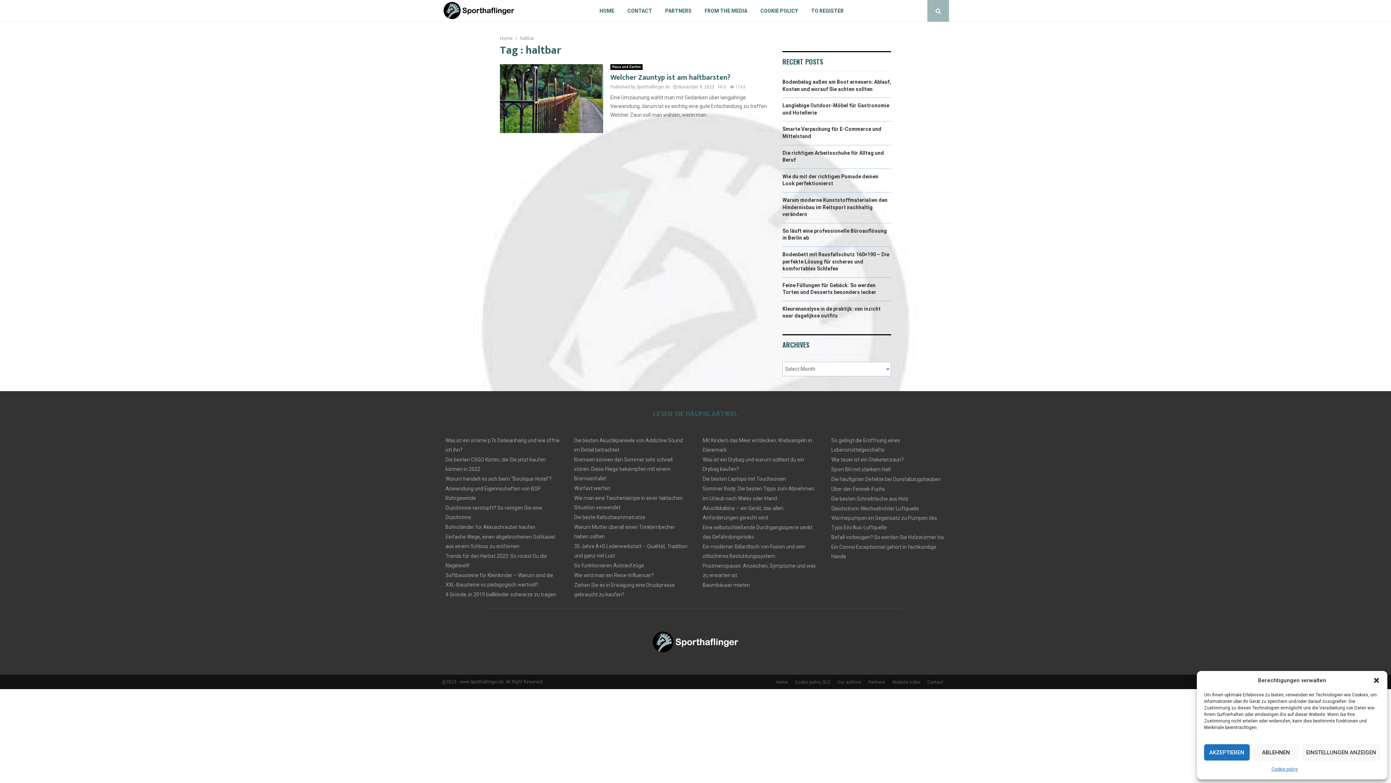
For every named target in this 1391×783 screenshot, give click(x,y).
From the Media (726, 11)
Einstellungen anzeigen (1341, 752)
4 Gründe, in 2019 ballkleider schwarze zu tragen (501, 594)
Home (607, 11)
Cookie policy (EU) (813, 682)
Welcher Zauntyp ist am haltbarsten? (670, 77)
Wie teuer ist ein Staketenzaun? (867, 460)
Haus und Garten (626, 67)
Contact (639, 11)
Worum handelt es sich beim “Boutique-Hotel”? (499, 479)
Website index (906, 682)
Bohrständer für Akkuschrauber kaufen (490, 527)
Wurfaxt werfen (592, 488)
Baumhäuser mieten (726, 585)
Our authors (849, 682)
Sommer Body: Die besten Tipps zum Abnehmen (758, 489)
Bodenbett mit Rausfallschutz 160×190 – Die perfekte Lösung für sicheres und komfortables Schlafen (835, 262)
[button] (1376, 680)
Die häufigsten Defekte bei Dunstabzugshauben (886, 479)
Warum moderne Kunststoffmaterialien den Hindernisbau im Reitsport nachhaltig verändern (834, 207)
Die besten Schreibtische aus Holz (869, 499)
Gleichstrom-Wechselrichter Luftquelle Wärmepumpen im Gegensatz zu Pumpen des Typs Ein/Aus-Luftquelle (884, 518)
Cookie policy (1284, 769)
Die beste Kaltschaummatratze (610, 517)
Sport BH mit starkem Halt (861, 469)
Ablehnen (1276, 752)
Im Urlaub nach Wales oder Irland (740, 498)
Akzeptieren (1226, 752)
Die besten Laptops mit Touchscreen (744, 479)
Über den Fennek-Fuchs (858, 489)
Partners (678, 11)
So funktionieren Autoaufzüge (609, 565)
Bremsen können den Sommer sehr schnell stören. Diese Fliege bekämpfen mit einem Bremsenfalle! (623, 469)
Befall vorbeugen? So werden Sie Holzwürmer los (887, 537)
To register (827, 11)
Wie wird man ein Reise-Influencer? (614, 575)
